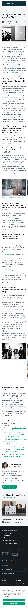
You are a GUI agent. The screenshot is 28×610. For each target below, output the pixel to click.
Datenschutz (18, 580)
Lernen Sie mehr (6, 596)
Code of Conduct (19, 584)
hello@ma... (9, 540)
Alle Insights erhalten (7, 497)
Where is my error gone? (20, 447)
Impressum (4, 584)
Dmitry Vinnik (7, 269)
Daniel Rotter (12, 70)
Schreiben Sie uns (8, 487)
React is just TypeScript (15, 444)
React (11, 221)
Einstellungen (14, 606)
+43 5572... (9, 543)
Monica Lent (7, 254)
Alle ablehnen (14, 603)
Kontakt (4, 580)
